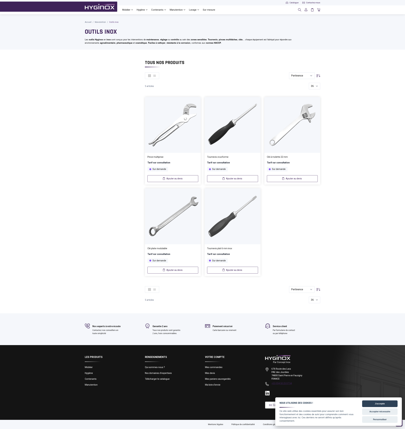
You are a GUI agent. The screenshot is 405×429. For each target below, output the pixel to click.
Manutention (100, 22)
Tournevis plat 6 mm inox (219, 248)
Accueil (88, 22)
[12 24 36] (314, 86)
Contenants (91, 379)
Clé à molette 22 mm (277, 157)
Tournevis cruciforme (217, 157)
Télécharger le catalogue (157, 379)
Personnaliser (380, 419)
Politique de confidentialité (243, 424)
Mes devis (210, 373)
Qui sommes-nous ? (155, 367)
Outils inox (113, 22)
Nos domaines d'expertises (158, 373)
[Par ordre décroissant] (318, 76)
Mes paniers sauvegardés (218, 379)
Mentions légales (215, 424)
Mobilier (89, 367)
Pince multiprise (155, 157)
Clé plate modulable (157, 248)
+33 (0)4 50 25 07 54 (281, 383)
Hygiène (89, 373)
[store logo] (100, 6)
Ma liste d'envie (212, 384)
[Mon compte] (306, 9)
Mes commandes (213, 367)
